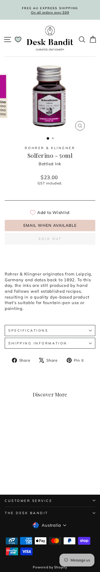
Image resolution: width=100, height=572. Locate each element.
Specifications (28, 330)
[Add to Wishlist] (32, 423)
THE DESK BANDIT (26, 513)
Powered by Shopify (50, 567)
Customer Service (28, 501)
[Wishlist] (18, 39)
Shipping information (37, 343)
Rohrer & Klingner (50, 148)
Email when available (50, 225)
